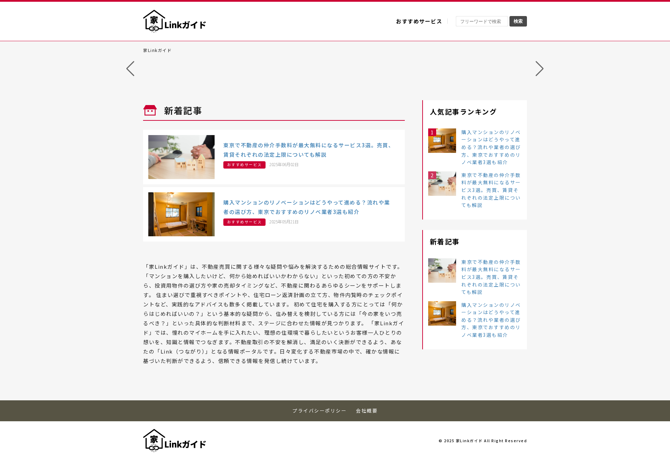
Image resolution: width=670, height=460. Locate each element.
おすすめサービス (419, 21)
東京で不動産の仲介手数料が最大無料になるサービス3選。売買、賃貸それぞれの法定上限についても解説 (491, 189)
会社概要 (367, 410)
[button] (130, 68)
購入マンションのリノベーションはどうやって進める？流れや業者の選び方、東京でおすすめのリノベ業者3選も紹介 (491, 146)
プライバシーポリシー (319, 410)
